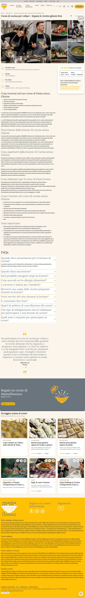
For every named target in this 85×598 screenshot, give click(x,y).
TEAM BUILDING (29, 6)
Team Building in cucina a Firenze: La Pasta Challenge (37, 525)
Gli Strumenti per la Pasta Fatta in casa (48, 531)
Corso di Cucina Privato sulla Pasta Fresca (67, 525)
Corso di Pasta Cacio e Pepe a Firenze (71, 527)
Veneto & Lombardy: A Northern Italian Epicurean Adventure (55, 577)
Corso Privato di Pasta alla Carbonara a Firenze (15, 529)
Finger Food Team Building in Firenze (42, 539)
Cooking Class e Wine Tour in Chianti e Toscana (38, 557)
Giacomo (34, 436)
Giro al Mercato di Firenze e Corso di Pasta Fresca (54, 523)
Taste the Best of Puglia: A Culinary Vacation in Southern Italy (19, 571)
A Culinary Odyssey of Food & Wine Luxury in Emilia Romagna (33, 575)
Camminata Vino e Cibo (42, 541)
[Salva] (17, 420)
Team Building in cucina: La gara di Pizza (41, 545)
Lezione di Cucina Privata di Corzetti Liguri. (14, 527)
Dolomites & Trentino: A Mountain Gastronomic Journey (18, 577)
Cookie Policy (6, 592)
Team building (6, 536)
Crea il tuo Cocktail (22, 545)
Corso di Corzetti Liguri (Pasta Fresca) (12, 523)
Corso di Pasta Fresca (31, 523)
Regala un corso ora (8, 404)
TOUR (37, 5)
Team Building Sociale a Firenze (64, 545)
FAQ (17, 587)
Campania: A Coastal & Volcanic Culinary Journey (68, 575)
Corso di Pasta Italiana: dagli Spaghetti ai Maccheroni (49, 533)
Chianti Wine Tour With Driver (47, 553)
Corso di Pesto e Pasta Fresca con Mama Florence (16, 533)
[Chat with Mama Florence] (80, 593)
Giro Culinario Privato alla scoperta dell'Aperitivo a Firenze (29, 559)
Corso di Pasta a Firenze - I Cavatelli (41, 529)
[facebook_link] (31, 511)
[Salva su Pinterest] (24, 420)
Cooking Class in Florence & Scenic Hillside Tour (40, 563)
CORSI (12, 5)
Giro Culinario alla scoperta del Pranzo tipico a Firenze (27, 555)
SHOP (43, 5)
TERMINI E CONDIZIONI (8, 587)
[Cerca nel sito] (68, 6)
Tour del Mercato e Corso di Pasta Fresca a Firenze (43, 527)
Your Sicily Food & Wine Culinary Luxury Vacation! (33, 573)
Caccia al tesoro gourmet (26, 541)
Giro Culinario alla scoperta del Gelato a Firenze (59, 555)
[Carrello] (72, 6)
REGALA (49, 5)
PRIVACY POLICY (33, 587)
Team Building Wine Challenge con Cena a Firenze (65, 541)
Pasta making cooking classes (12, 520)
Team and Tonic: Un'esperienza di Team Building (15, 539)
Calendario (79, 6)
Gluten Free (9, 13)
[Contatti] (64, 6)
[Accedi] (60, 6)
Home (2, 13)
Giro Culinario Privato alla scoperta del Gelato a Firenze (65, 559)
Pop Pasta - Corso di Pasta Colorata (72, 531)
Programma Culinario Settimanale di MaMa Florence (58, 561)
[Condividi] (21, 420)
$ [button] (57, 6)
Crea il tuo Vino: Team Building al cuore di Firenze (49, 543)
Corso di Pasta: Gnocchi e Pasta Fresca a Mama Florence (18, 531)
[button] (24, 367)
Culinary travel (6, 569)
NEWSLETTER (24, 587)
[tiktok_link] (43, 511)
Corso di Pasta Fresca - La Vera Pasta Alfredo (67, 529)
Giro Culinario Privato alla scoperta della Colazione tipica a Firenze (21, 561)
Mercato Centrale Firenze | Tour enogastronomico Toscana (19, 553)
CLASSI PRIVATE (19, 6)
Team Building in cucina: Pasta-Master (45, 547)
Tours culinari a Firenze (10, 551)
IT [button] (54, 6)
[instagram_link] (37, 511)
